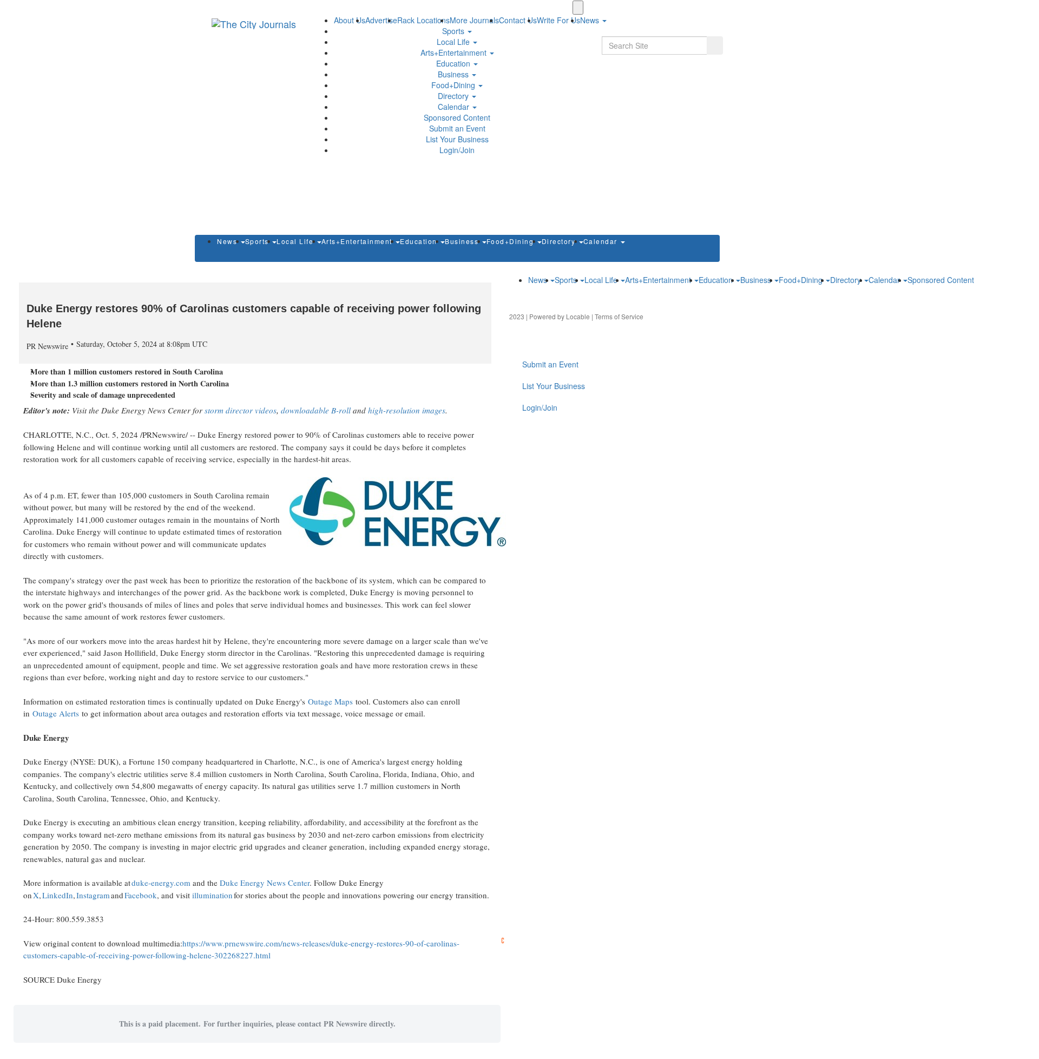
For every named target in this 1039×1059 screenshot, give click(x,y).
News (228, 241)
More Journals (474, 20)
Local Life (454, 41)
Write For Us (558, 20)
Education (454, 63)
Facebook (140, 895)
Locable (578, 316)
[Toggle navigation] (578, 8)
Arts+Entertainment (454, 52)
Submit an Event (457, 128)
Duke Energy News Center (265, 882)
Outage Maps (330, 701)
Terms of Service (619, 316)
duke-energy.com (160, 882)
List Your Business (457, 139)
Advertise (381, 20)
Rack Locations (423, 20)
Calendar (454, 106)
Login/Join (457, 149)
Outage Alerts (55, 713)
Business (454, 74)
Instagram (93, 895)
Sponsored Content (457, 117)
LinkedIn (57, 895)
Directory (454, 95)
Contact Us (518, 20)
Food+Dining (454, 85)
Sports (454, 30)
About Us (349, 20)
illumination (212, 895)
